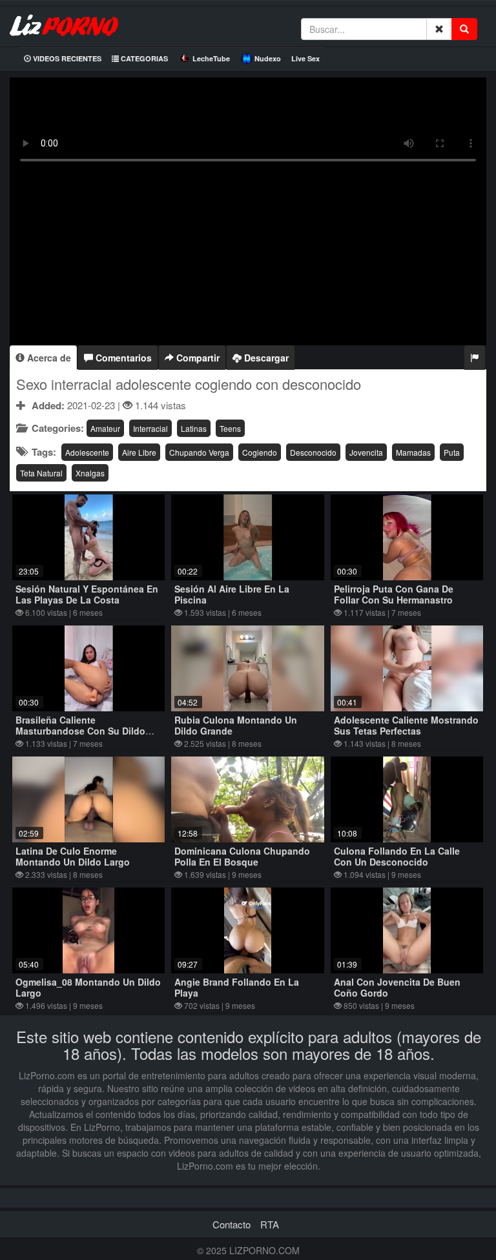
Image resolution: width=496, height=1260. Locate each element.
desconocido (313, 452)
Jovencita (366, 452)
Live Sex (305, 58)
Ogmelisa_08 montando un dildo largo (88, 987)
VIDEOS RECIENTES (66, 58)
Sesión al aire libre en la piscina (231, 594)
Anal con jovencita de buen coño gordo (397, 987)
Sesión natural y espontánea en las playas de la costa (87, 594)
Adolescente (87, 452)
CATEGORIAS (143, 58)
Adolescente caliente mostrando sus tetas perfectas (406, 725)
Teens (230, 428)
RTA (269, 1224)
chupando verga (199, 452)
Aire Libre (139, 452)
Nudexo (267, 58)
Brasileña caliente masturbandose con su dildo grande (80, 730)
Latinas (194, 428)
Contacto (231, 1224)
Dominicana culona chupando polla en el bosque (242, 856)
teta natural (41, 472)
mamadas (413, 452)
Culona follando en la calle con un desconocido (397, 856)
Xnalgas (90, 472)
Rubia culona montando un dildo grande (235, 725)
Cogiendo (259, 452)
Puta (452, 452)
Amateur (105, 428)
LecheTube (211, 58)
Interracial (150, 428)
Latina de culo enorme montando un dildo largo (73, 856)
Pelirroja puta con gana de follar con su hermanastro (393, 594)
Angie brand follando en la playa (236, 987)
